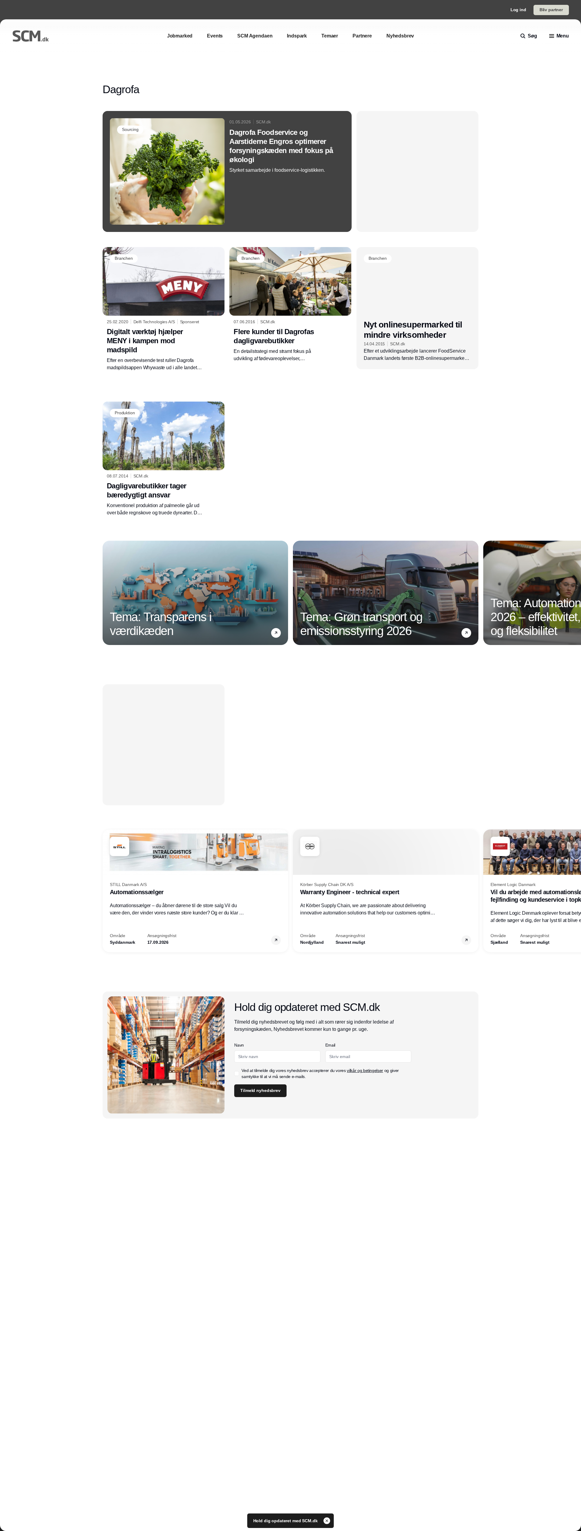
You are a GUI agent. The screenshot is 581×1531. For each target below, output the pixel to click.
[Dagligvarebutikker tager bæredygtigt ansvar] (164, 459)
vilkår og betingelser (365, 1070)
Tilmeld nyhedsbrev (260, 1090)
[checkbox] (236, 1073)
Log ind (518, 9)
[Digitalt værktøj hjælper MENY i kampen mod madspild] (164, 309)
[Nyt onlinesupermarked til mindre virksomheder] (417, 308)
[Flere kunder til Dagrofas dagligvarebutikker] (290, 304)
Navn (239, 1045)
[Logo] (30, 36)
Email (330, 1045)
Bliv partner (551, 9)
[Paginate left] (107, 592)
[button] (276, 633)
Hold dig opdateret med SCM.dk (286, 1520)
